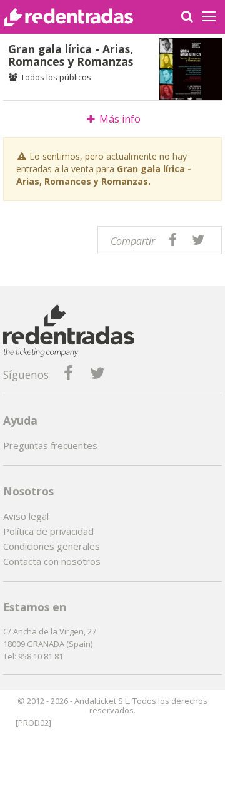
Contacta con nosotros (52, 561)
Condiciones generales (51, 546)
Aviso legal (26, 516)
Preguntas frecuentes (50, 445)
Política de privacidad (48, 531)
